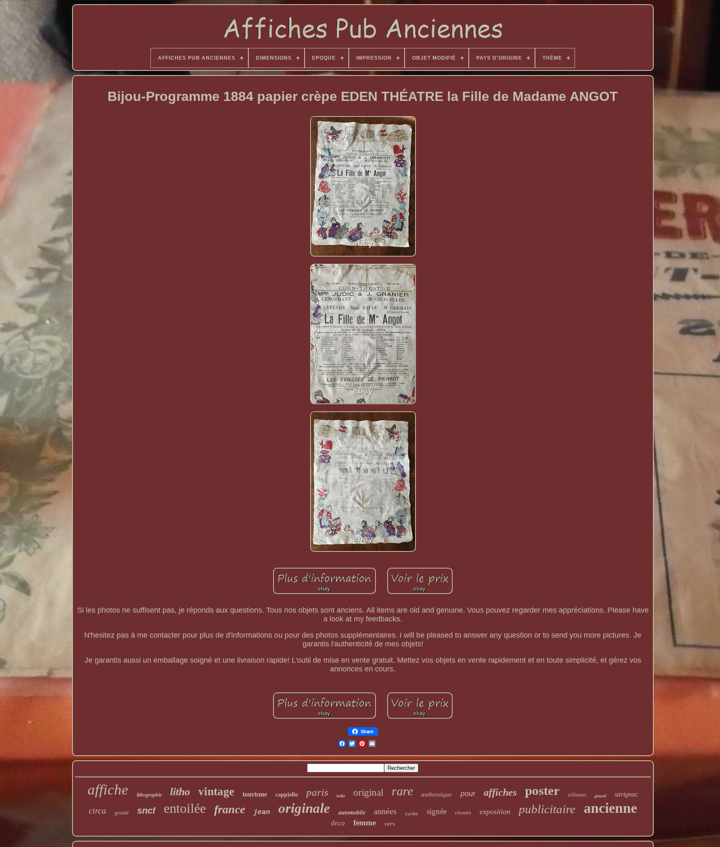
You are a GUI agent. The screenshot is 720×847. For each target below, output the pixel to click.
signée (437, 811)
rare (402, 791)
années (385, 811)
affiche (108, 790)
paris (317, 792)
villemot (577, 795)
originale (304, 808)
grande (122, 813)
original (368, 792)
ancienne (610, 808)
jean (261, 812)
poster (542, 790)
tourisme (254, 794)
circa (97, 811)
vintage (216, 791)
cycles (411, 813)
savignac (626, 794)
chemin (463, 812)
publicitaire (547, 809)
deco (338, 823)
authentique (436, 794)
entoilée (185, 808)
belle (341, 796)
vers (389, 823)
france (229, 809)
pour (467, 793)
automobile (351, 812)
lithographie (149, 795)
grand (600, 795)
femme (364, 822)
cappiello (286, 795)
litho (180, 792)
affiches (500, 792)
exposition (495, 811)
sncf (146, 810)
